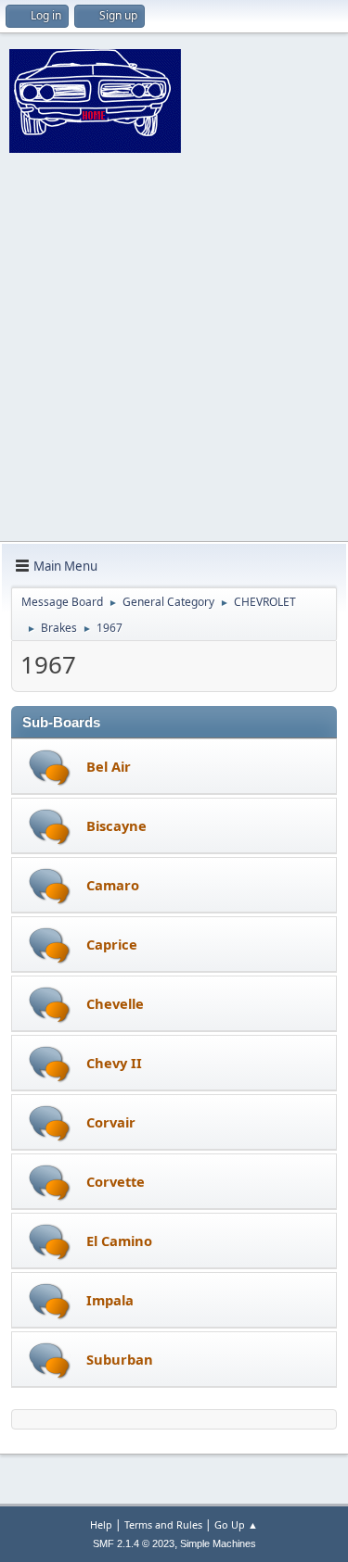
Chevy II (114, 1062)
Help (101, 1524)
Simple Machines (218, 1543)
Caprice (111, 944)
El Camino (119, 1240)
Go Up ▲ (236, 1524)
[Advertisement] (174, 358)
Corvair (110, 1122)
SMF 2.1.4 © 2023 (133, 1543)
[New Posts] (50, 767)
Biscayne (116, 825)
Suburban (119, 1359)
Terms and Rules (163, 1524)
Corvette (115, 1181)
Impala (110, 1300)
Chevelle (115, 1003)
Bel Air (108, 766)
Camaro (112, 884)
